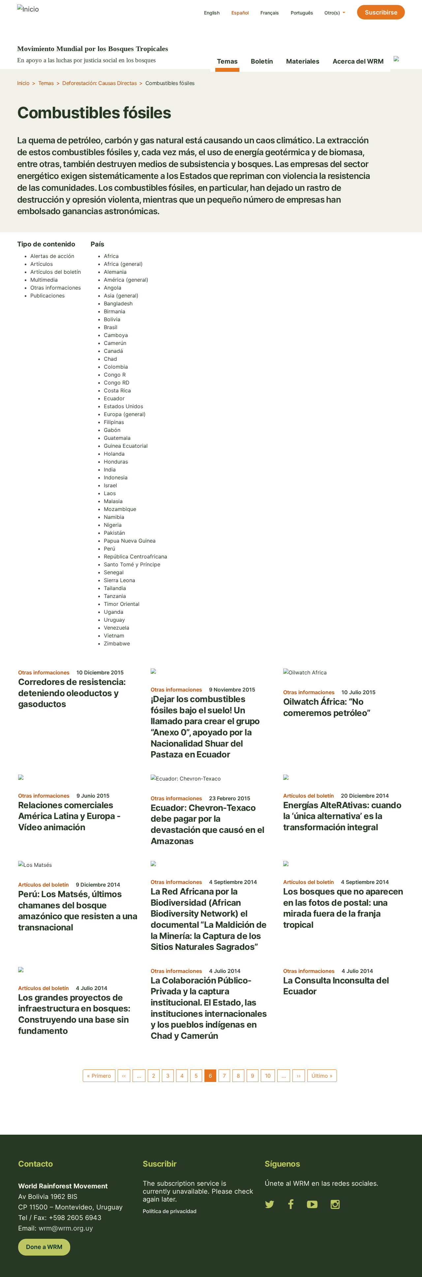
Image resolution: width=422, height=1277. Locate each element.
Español (240, 12)
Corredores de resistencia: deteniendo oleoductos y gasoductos (72, 693)
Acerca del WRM (358, 61)
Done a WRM (44, 1246)
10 (268, 1075)
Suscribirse (381, 12)
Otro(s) (332, 12)
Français (269, 12)
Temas (227, 61)
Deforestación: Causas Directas (99, 83)
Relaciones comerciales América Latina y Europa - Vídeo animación (69, 816)
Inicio (23, 83)
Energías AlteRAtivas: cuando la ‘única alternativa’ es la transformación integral (342, 816)
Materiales (302, 61)
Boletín (262, 61)
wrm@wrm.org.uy (66, 1228)
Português (302, 12)
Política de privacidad (169, 1211)
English (212, 12)
